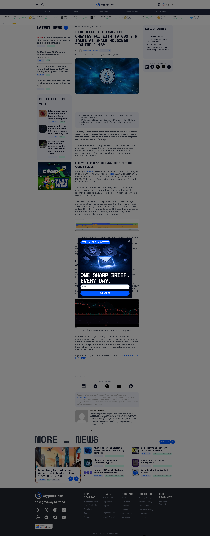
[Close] (129, 241)
